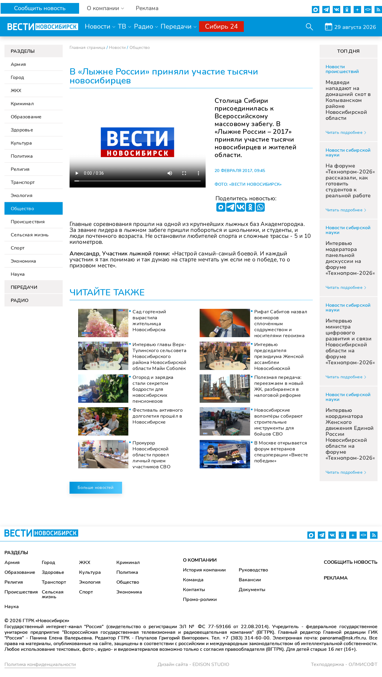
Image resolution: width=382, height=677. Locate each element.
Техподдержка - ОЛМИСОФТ (344, 664)
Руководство (253, 570)
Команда (193, 580)
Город (17, 77)
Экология (22, 195)
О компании (103, 8)
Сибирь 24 (221, 26)
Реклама (147, 8)
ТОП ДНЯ (348, 51)
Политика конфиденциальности (40, 664)
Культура (21, 143)
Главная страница (87, 47)
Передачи (176, 26)
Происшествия (28, 222)
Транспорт (23, 182)
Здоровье (22, 130)
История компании (204, 570)
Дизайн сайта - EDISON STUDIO (193, 664)
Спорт (17, 248)
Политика (22, 156)
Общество (22, 208)
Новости (97, 26)
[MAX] (220, 207)
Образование (26, 117)
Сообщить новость (40, 8)
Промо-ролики (200, 599)
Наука (18, 274)
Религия (20, 169)
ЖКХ (16, 90)
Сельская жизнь (30, 235)
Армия (18, 64)
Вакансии (250, 580)
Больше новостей (95, 487)
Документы (252, 589)
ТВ (122, 26)
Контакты (194, 589)
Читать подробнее (344, 132)
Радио (143, 26)
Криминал (22, 103)
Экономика (23, 261)
